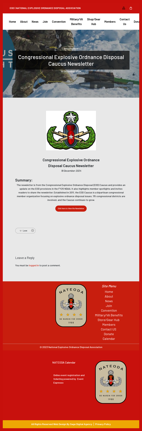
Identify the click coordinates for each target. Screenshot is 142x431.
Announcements (71, 48)
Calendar (109, 339)
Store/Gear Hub (109, 320)
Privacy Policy (103, 424)
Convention (109, 310)
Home (109, 292)
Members (108, 324)
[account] (123, 8)
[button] (71, 209)
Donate (109, 334)
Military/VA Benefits (109, 315)
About (109, 296)
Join (109, 306)
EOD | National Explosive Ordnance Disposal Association (45, 8)
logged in (34, 265)
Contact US (109, 329)
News (109, 301)
